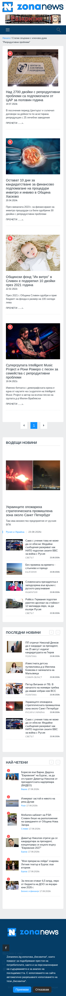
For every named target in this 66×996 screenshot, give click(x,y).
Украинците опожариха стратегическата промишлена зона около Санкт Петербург (29, 511)
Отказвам (42, 989)
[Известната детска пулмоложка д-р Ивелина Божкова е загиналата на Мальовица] (14, 667)
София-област (33, 677)
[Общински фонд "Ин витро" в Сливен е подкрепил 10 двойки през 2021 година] (33, 252)
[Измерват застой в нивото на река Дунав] (12, 803)
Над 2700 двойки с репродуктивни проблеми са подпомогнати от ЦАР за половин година (33, 96)
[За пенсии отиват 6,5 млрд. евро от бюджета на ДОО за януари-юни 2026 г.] (12, 885)
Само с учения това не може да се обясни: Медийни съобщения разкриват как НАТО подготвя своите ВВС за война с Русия (42, 547)
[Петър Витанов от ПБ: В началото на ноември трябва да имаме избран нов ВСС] (14, 688)
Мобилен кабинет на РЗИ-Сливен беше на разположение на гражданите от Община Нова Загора (39, 819)
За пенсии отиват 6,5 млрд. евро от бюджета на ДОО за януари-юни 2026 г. (40, 884)
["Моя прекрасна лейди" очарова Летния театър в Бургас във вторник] (12, 865)
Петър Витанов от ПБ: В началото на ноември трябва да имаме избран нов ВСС (42, 687)
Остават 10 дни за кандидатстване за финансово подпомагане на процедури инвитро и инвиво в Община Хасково (30, 188)
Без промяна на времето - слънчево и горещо (40, 566)
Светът (29, 558)
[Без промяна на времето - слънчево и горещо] (14, 569)
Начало (6, 38)
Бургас (24, 852)
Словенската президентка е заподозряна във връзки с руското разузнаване (41, 585)
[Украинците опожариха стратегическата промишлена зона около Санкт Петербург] (33, 475)
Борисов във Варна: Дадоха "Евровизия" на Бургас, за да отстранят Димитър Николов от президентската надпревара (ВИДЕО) (39, 779)
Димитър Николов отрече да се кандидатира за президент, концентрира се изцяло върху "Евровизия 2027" (39, 843)
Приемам (22, 989)
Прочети (12, 123)
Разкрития (31, 592)
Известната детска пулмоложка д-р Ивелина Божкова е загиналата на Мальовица (40, 668)
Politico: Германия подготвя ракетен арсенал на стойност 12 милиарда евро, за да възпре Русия (42, 604)
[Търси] (57, 30)
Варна (24, 789)
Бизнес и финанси (30, 891)
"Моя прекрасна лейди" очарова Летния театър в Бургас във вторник (39, 864)
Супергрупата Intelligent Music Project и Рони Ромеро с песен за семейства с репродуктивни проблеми (32, 371)
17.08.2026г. (33, 789)
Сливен (24, 829)
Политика (31, 656)
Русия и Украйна (15, 532)
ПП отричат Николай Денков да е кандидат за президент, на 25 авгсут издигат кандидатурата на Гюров (42, 647)
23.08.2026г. (35, 532)
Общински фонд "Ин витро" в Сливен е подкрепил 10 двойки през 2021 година (30, 281)
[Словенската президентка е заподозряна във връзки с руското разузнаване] (14, 586)
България (31, 572)
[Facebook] (6, 947)
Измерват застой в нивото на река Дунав (38, 800)
